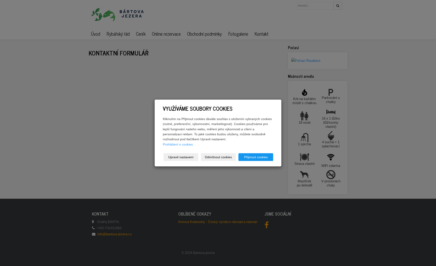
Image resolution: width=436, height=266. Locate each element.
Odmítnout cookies (218, 157)
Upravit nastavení (180, 157)
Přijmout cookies (256, 157)
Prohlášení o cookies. (178, 144)
